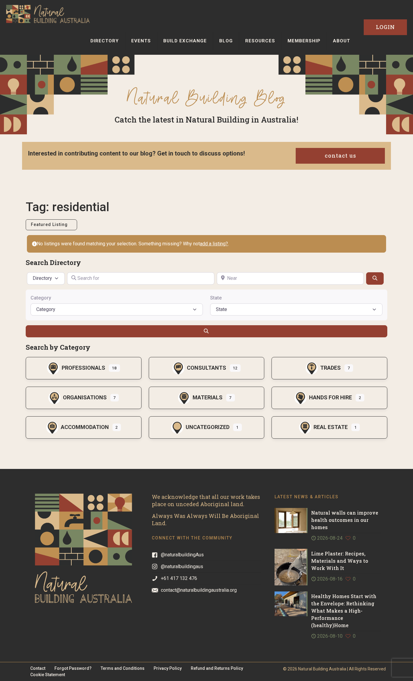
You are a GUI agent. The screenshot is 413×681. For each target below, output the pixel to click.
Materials (208, 397)
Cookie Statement (47, 674)
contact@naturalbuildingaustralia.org (199, 590)
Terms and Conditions (123, 668)
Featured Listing (50, 224)
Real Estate (331, 427)
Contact (37, 668)
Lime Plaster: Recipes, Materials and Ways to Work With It (339, 560)
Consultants (206, 368)
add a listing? (214, 244)
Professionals (83, 368)
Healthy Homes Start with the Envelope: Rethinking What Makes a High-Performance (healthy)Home (343, 610)
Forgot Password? (73, 668)
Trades (330, 368)
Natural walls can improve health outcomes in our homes (344, 519)
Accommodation (85, 427)
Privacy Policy (168, 668)
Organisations (85, 397)
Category (41, 298)
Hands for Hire (330, 397)
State (216, 298)
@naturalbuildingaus (182, 566)
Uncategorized (207, 427)
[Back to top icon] (384, 668)
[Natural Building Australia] (48, 13)
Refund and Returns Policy (217, 668)
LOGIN (385, 27)
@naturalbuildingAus (182, 555)
